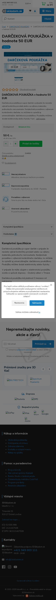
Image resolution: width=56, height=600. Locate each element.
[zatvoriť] (51, 285)
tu (39, 312)
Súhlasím (37, 303)
